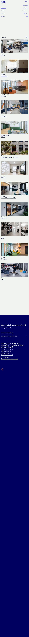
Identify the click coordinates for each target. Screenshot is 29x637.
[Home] (3, 2)
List (27, 37)
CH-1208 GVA (5, 353)
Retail (2, 10)
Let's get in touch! (6, 328)
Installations (25, 10)
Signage (3, 16)
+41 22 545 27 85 (6, 351)
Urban (26, 16)
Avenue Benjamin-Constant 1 (9, 359)
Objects (3, 13)
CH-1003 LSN (5, 357)
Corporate (3, 8)
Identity (26, 13)
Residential (25, 8)
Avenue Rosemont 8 (7, 355)
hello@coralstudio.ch (7, 350)
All (1, 5)
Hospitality (25, 5)
